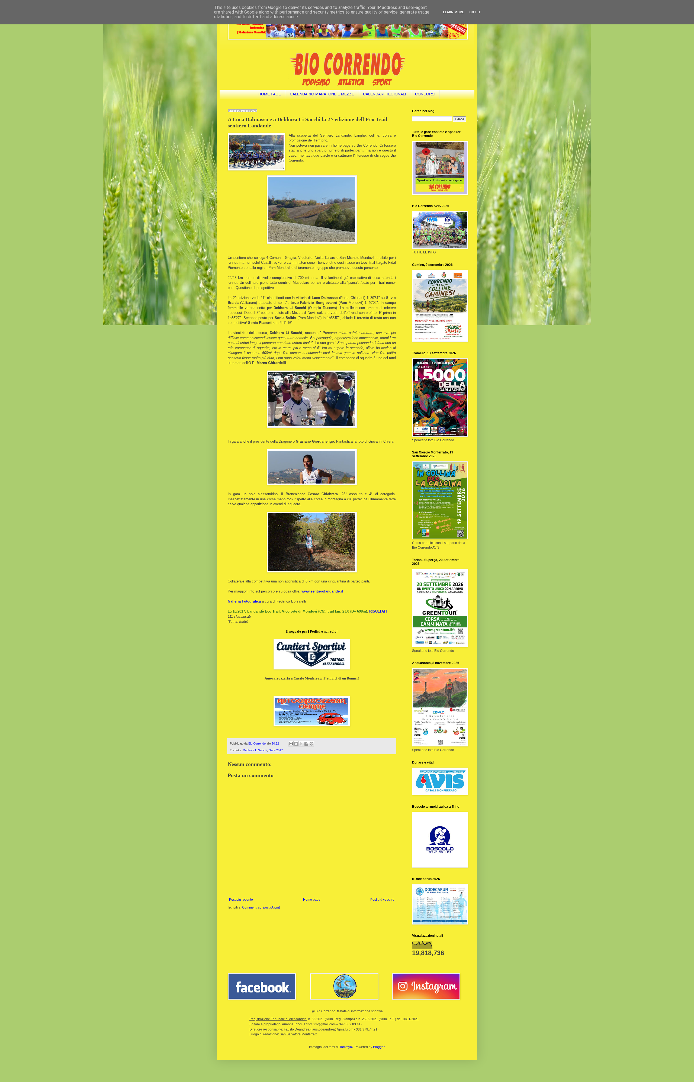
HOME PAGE (269, 94)
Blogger (378, 1047)
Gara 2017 (276, 750)
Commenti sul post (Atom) (261, 907)
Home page (311, 899)
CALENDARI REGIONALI (384, 94)
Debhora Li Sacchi (255, 750)
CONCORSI (425, 94)
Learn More (453, 12)
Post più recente (241, 899)
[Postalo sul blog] (296, 743)
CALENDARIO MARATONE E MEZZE (322, 94)
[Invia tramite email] (291, 743)
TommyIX (346, 1047)
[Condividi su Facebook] (306, 743)
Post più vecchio (382, 899)
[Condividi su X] (301, 743)
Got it (475, 12)
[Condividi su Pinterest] (311, 743)
